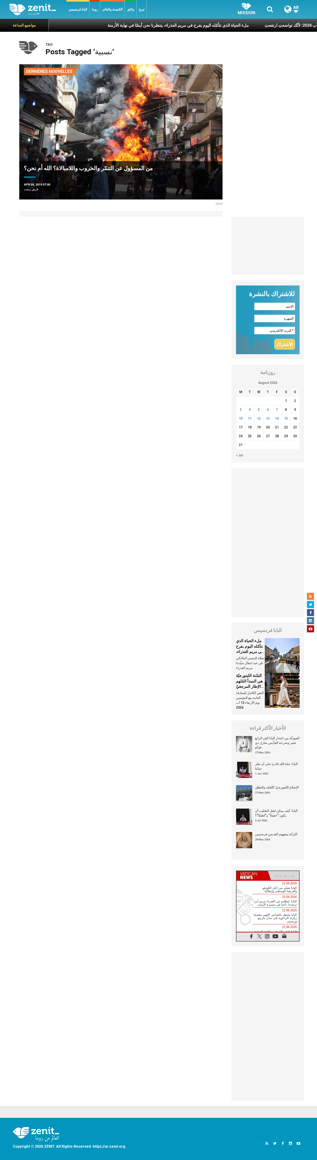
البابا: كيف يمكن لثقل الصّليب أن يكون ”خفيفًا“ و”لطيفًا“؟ (276, 813)
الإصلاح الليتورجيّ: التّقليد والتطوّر (277, 787)
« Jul (239, 455)
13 (268, 418)
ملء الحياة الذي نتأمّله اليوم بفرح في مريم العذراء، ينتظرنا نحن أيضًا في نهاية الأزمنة (150, 25)
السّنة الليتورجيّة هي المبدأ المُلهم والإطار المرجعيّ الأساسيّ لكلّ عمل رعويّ (249, 686)
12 (259, 418)
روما (95, 9)
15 (286, 418)
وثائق (130, 9)
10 (241, 418)
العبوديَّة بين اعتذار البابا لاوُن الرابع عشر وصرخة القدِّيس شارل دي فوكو (277, 742)
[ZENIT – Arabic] (38, 9)
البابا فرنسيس (78, 9)
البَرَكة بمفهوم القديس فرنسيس (276, 834)
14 (277, 418)
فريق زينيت (31, 189)
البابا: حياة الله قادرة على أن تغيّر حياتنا (276, 766)
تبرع (142, 9)
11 (250, 418)
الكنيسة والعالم (113, 9)
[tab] (252, 875)
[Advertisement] (267, 246)
